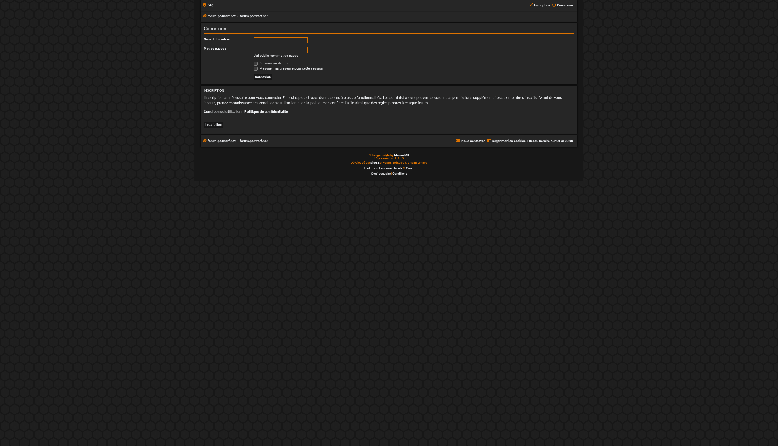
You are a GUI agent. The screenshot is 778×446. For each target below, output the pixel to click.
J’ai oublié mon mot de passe (276, 56)
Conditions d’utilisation (223, 112)
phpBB (375, 162)
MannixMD (401, 155)
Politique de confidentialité (266, 112)
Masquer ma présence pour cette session (291, 68)
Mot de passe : (215, 49)
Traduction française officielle (383, 168)
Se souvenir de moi (273, 63)
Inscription (213, 125)
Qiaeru (410, 168)
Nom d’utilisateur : (218, 39)
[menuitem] (208, 5)
